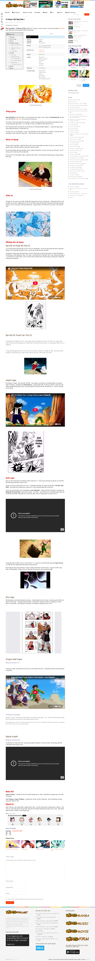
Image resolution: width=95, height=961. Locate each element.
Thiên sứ (75, 40)
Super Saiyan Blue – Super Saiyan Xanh (45, 926)
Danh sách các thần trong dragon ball (78, 159)
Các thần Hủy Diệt (73, 174)
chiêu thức (61, 28)
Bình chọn (86, 85)
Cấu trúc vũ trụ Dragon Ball (75, 148)
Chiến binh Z (72, 152)
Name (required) (9, 881)
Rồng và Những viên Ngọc (75, 176)
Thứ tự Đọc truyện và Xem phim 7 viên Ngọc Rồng (48, 913)
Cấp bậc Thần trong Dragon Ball (77, 195)
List (53, 12)
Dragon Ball (41, 50)
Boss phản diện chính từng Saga (77, 163)
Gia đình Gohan (73, 128)
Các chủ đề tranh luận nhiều (76, 137)
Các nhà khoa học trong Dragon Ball (78, 105)
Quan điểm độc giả (74, 107)
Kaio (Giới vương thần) (74, 191)
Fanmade (38, 12)
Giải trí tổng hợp (73, 144)
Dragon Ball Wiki (9, 959)
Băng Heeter (72, 101)
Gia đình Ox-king (73, 132)
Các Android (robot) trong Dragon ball (78, 156)
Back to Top (87, 959)
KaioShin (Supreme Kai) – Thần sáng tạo (78, 193)
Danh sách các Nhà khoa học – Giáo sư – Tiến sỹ (80, 36)
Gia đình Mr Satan (73, 130)
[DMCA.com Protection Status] (40, 950)
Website (7, 893)
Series (46, 12)
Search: (51, 33)
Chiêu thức (20, 22)
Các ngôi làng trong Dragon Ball (77, 122)
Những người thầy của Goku (76, 158)
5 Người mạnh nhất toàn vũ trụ (76, 171)
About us (50, 959)
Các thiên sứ (72, 173)
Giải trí (60, 12)
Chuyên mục (17, 12)
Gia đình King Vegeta (74, 126)
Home (8, 12)
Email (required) (9, 887)
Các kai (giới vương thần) (75, 167)
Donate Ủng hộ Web (69, 959)
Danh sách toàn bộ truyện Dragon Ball (45, 921)
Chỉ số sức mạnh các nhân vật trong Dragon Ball (47, 923)
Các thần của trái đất (74, 154)
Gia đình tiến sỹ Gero (74, 99)
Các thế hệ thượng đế (74, 186)
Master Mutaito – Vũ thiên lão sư (81, 30)
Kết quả (79, 85)
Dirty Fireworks (77, 26)
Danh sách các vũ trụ (74, 139)
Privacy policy (77, 959)
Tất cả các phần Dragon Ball (76, 141)
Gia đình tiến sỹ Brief (74, 146)
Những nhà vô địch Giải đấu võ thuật (77, 109)
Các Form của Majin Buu (75, 161)
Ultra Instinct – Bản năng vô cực (44, 928)
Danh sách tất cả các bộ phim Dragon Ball (46, 917)
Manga (40, 45)
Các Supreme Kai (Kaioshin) (76, 165)
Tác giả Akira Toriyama (58, 959)
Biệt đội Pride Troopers (75, 150)
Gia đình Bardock (73, 143)
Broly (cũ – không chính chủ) (43, 936)
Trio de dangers (73, 124)
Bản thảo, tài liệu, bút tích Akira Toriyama (79, 111)
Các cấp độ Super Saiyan (75, 169)
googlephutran (17, 831)
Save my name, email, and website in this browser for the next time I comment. (25, 899)
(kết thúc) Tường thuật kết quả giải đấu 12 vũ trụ (47, 938)
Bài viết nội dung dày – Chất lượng (77, 103)
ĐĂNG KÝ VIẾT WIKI (71, 12)
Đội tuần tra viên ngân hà (75, 114)
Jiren (38, 930)
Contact (83, 959)
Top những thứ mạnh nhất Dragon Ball (78, 178)
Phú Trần (8, 22)
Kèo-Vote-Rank (28, 12)
